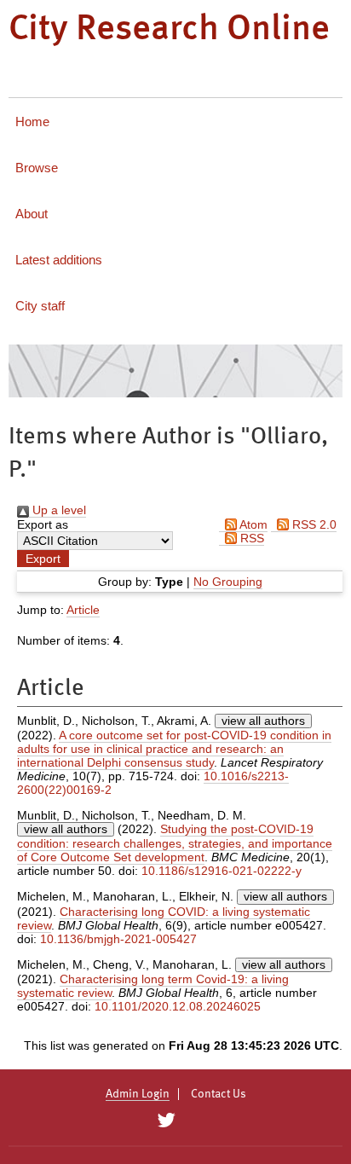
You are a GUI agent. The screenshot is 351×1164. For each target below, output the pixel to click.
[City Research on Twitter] (165, 1120)
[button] (43, 558)
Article (83, 610)
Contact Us (218, 1094)
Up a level (57, 510)
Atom (252, 524)
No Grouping (227, 581)
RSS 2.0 (313, 524)
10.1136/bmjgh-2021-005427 (118, 939)
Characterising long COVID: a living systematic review (163, 918)
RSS (250, 538)
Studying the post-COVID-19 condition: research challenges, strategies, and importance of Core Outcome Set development (174, 843)
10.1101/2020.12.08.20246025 (178, 1006)
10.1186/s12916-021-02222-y (221, 870)
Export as (42, 524)
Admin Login (138, 1094)
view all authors (263, 720)
